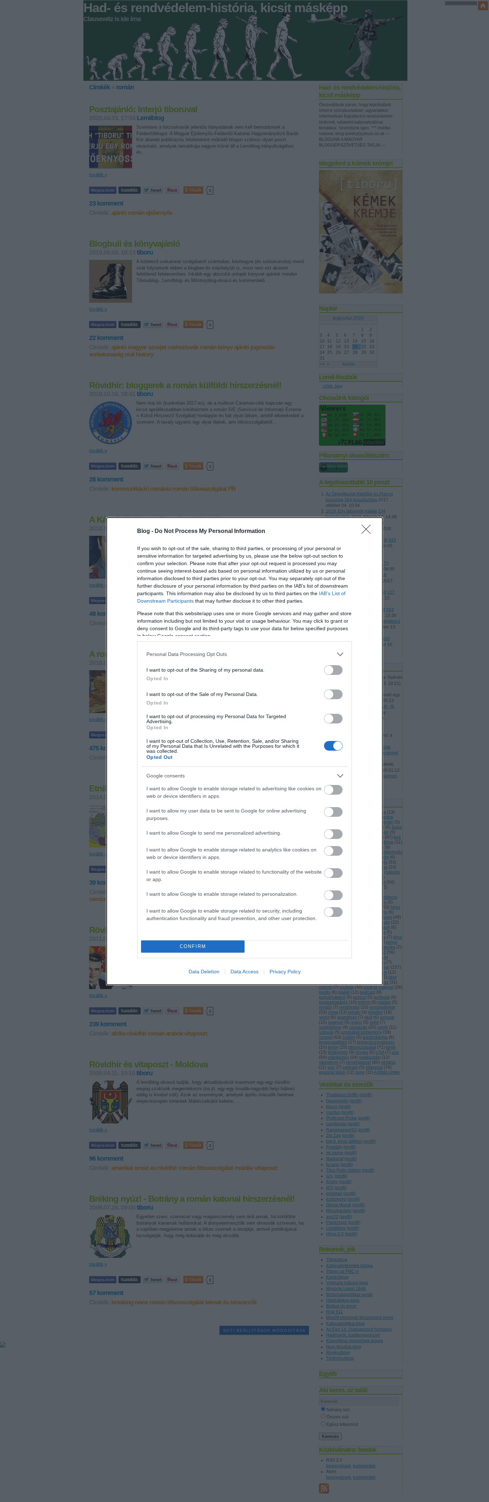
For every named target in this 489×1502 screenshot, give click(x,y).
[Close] (368, 531)
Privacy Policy (285, 971)
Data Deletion (204, 971)
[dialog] (244, 751)
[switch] (333, 670)
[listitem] (244, 654)
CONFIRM (193, 946)
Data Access (244, 971)
